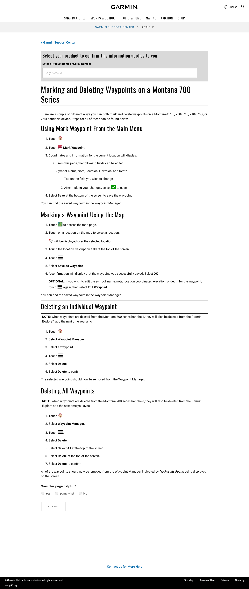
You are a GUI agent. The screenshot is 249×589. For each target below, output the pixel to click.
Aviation (167, 18)
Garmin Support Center (114, 27)
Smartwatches (74, 18)
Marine (151, 18)
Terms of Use (207, 580)
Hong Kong (11, 585)
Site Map (188, 580)
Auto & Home (132, 18)
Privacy (225, 580)
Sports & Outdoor (104, 18)
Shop (181, 18)
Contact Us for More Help (124, 566)
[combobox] (119, 73)
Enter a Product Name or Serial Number (66, 63)
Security (239, 580)
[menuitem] (231, 7)
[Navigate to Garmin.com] (124, 7)
